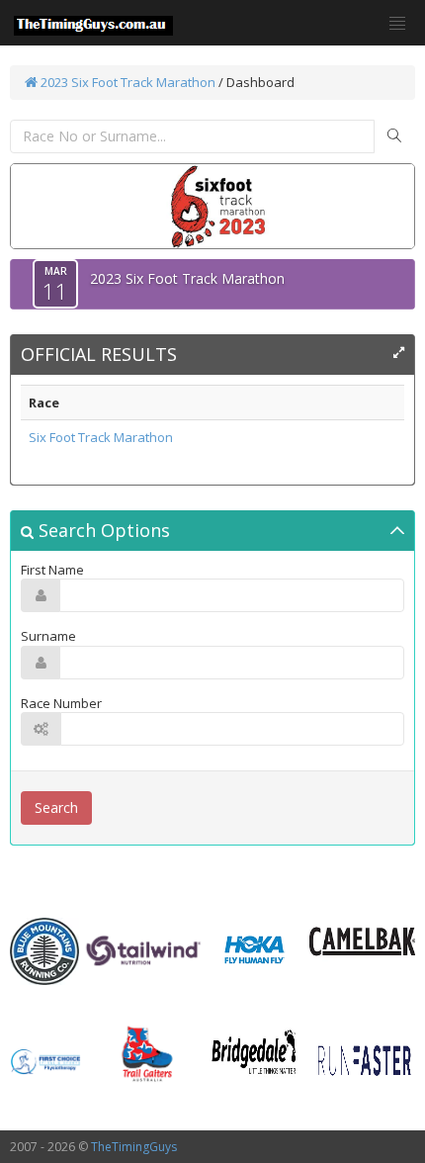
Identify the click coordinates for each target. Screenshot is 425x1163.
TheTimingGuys (134, 1146)
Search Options (102, 530)
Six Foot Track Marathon (101, 437)
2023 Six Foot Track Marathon (126, 82)
